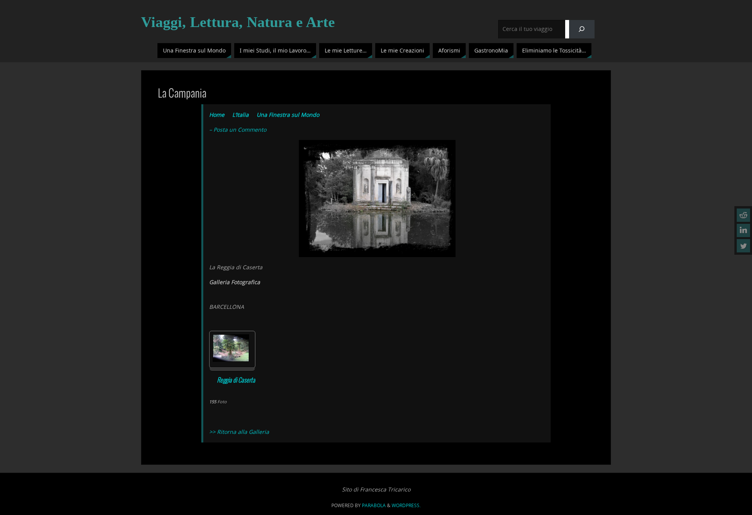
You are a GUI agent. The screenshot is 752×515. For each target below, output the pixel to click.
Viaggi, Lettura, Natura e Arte (238, 22)
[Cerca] (582, 29)
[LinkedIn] (743, 230)
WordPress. (406, 505)
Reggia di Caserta (236, 380)
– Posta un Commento (237, 129)
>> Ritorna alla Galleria (239, 431)
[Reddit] (743, 215)
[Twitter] (743, 245)
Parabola (374, 505)
